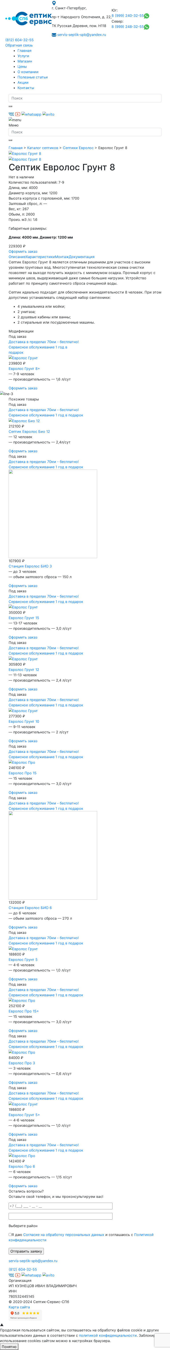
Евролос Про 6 (22, 1166)
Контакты (25, 87)
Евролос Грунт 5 (23, 959)
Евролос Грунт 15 (24, 618)
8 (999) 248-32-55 (128, 26)
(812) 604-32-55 (19, 40)
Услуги (23, 56)
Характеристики (40, 256)
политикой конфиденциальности (108, 1335)
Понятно (9, 1346)
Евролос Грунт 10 (24, 721)
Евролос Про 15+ (24, 1011)
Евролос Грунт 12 (24, 669)
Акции (23, 82)
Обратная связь (19, 45)
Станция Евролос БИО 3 (30, 566)
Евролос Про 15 (23, 773)
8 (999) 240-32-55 (128, 15)
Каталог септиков (42, 148)
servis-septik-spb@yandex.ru (81, 34)
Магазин (24, 61)
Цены (22, 66)
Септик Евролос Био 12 (29, 431)
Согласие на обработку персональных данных (63, 1234)
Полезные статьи (32, 77)
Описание (17, 256)
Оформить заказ (23, 251)
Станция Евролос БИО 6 (30, 907)
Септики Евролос (78, 148)
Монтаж (62, 256)
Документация (82, 256)
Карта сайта (19, 1307)
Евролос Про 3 (22, 1063)
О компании (28, 72)
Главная (24, 50)
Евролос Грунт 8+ (24, 368)
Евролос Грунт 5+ (24, 1115)
